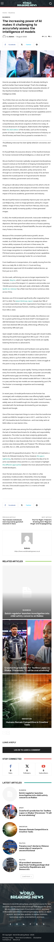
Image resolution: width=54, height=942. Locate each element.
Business (12, 13)
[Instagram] (17, 924)
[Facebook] (10, 924)
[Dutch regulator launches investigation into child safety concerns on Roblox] (27, 592)
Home (5, 13)
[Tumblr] (37, 924)
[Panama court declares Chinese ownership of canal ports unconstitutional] (10, 847)
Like (10, 765)
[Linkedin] (23, 924)
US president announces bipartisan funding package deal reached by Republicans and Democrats (34, 865)
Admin (11, 36)
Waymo (12, 280)
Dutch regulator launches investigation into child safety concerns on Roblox (27, 614)
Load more (26, 876)
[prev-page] (4, 732)
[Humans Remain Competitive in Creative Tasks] (27, 701)
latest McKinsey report (24, 301)
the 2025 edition (13, 130)
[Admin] (5, 36)
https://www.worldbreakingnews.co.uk (27, 551)
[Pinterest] (30, 924)
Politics (22, 843)
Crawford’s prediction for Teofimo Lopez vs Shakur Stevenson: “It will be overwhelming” (27, 669)
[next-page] (8, 732)
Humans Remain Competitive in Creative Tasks (27, 723)
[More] (36, 44)
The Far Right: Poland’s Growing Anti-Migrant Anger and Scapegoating (40, 522)
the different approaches (12, 465)
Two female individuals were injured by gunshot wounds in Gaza (13, 522)
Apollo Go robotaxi (10, 289)
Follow (27, 765)
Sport (27, 664)
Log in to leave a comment (27, 750)
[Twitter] (43, 924)
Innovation (27, 719)
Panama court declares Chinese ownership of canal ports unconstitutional (34, 848)
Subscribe (43, 765)
